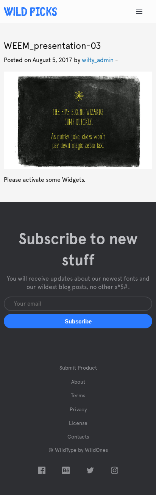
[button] (78, 321)
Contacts (78, 437)
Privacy (78, 409)
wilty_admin (98, 60)
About (78, 382)
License (78, 423)
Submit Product (78, 368)
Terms (78, 395)
